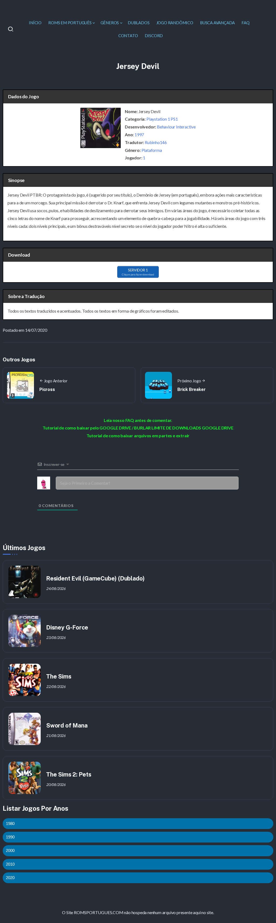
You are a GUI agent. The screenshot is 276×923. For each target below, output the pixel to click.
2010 (10, 864)
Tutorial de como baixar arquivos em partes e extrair (138, 435)
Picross (47, 389)
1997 (139, 134)
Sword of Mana (66, 725)
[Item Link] (24, 582)
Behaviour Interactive (176, 126)
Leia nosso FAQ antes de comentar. (138, 420)
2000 (10, 850)
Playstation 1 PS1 (162, 118)
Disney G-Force (67, 627)
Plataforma (152, 150)
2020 (10, 877)
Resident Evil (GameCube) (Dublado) (95, 578)
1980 (10, 823)
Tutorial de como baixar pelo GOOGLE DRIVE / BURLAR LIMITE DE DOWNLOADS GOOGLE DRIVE (138, 427)
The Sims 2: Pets (68, 774)
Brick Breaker (191, 389)
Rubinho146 (156, 142)
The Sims (58, 676)
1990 (10, 837)
